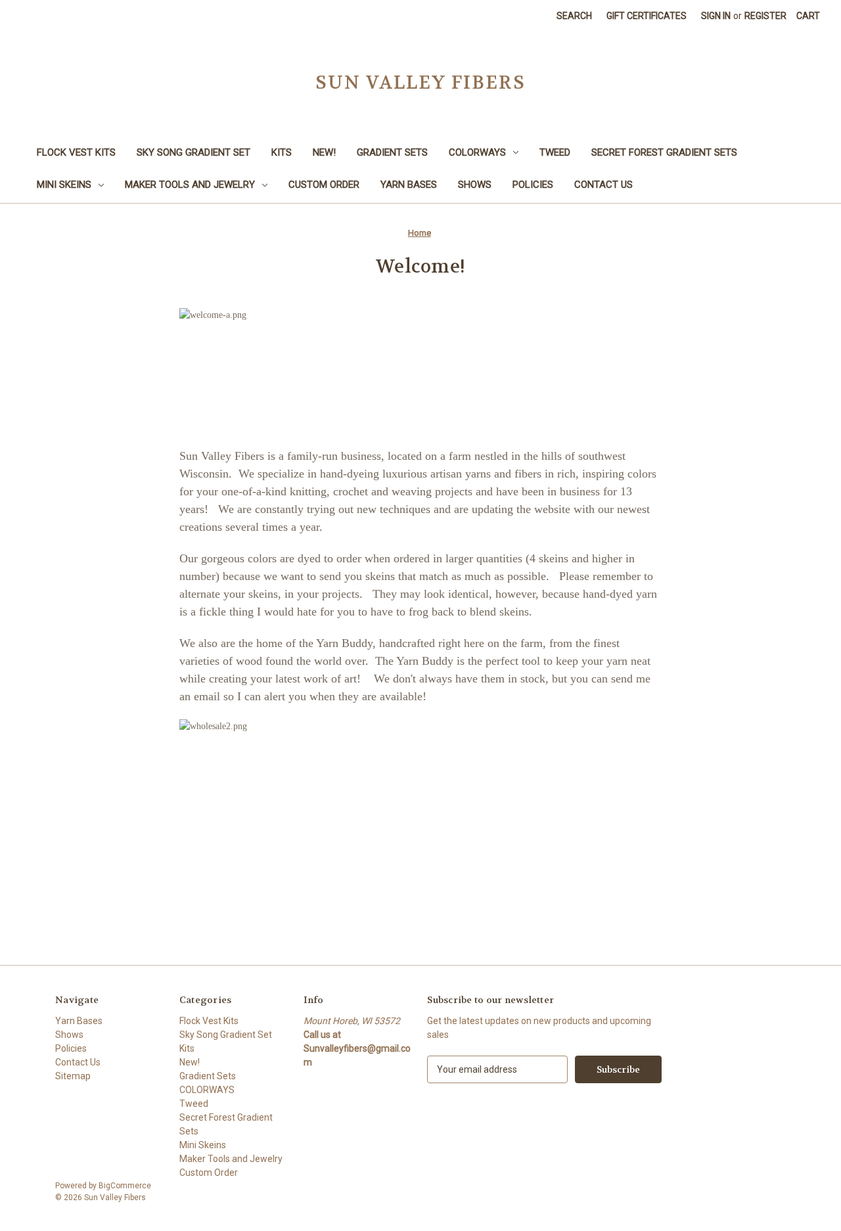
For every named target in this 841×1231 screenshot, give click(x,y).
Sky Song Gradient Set (193, 152)
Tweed (554, 152)
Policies (532, 184)
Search (574, 16)
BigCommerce (125, 1185)
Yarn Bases (408, 184)
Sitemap (73, 1076)
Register (765, 16)
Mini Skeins (64, 184)
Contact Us (603, 184)
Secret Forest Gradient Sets (664, 152)
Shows (474, 184)
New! (324, 152)
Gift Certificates (646, 16)
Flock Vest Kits (76, 152)
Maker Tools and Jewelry (190, 184)
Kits (281, 152)
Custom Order (323, 184)
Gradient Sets (392, 152)
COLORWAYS (477, 152)
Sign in (716, 16)
